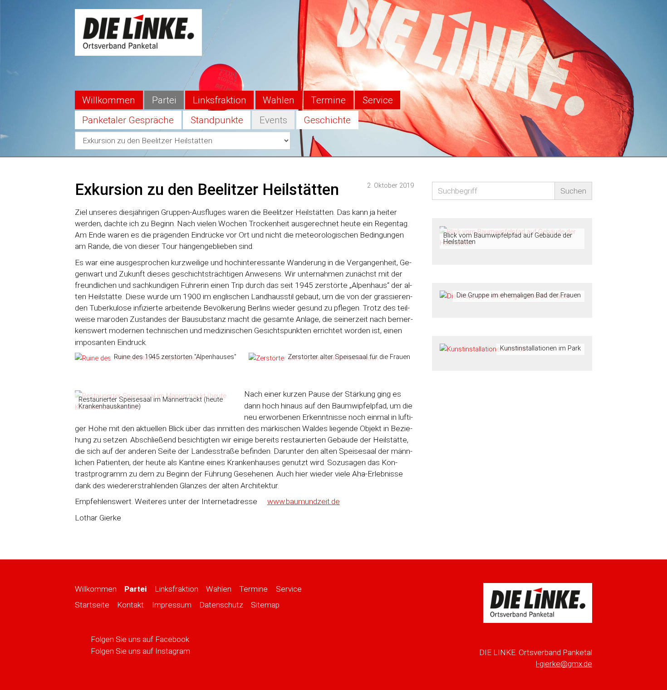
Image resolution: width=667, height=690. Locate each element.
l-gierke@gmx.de (564, 663)
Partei (164, 100)
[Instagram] (583, 16)
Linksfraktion (219, 100)
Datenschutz (221, 604)
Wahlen (278, 100)
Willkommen (108, 100)
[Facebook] (564, 16)
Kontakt (130, 604)
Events (273, 120)
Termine (328, 100)
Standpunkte (217, 120)
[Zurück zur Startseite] (138, 31)
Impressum (171, 604)
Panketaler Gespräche (128, 120)
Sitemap (265, 604)
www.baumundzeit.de (303, 501)
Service (378, 100)
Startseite (92, 604)
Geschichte (327, 120)
